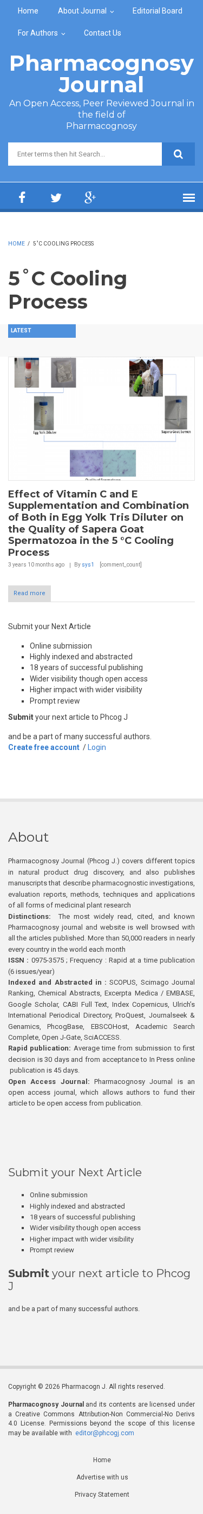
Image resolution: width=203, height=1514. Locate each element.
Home (28, 10)
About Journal (82, 10)
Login (97, 747)
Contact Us (102, 33)
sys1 (88, 565)
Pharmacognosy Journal (101, 74)
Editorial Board (157, 10)
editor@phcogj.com (104, 1433)
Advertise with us (102, 1477)
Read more (29, 593)
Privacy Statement (102, 1494)
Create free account (44, 747)
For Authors (38, 33)
